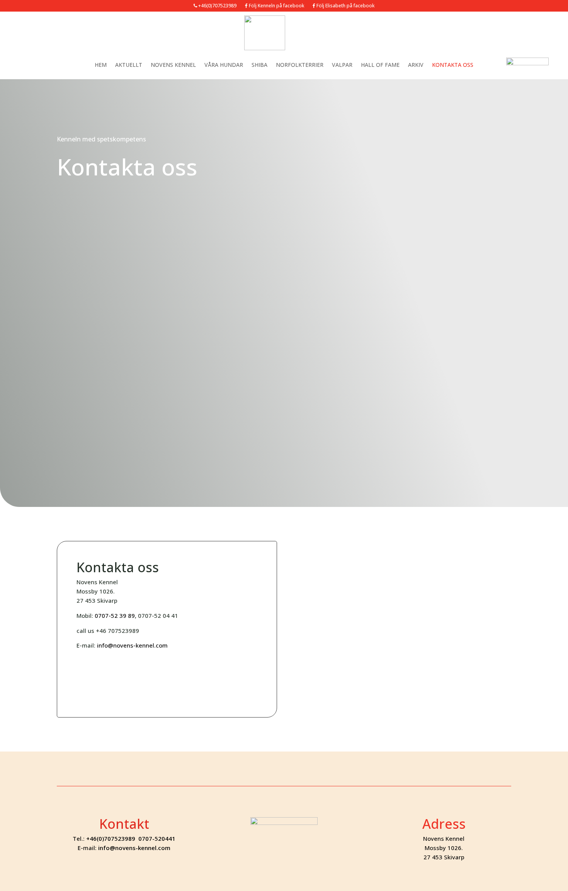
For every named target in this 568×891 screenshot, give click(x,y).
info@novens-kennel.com (132, 645)
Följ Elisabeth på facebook (344, 6)
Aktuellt (128, 64)
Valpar (342, 64)
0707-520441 (156, 838)
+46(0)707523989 (216, 6)
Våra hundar (223, 64)
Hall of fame (380, 64)
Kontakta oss (452, 64)
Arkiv (415, 64)
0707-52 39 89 (115, 615)
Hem (101, 64)
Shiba (259, 64)
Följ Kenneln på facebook (276, 6)
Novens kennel (173, 64)
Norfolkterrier (299, 64)
